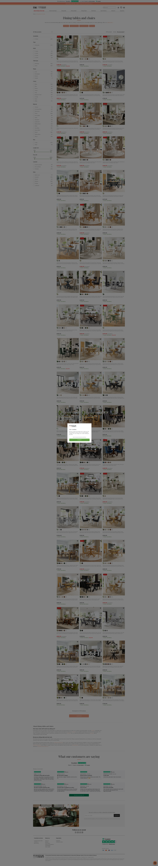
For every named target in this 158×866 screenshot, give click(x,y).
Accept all (79, 439)
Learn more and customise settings (79, 437)
